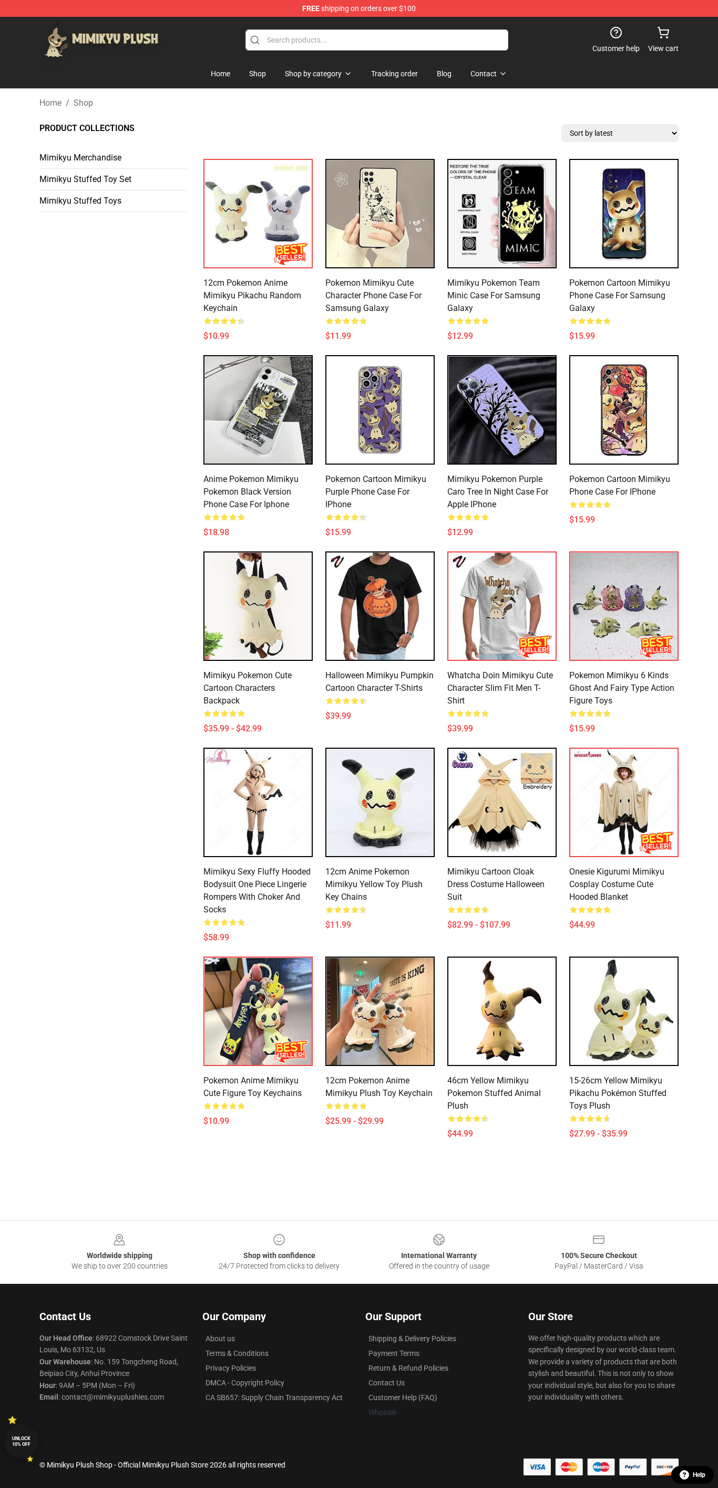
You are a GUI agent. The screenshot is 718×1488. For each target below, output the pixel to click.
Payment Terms (393, 1353)
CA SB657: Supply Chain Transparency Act (274, 1397)
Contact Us (386, 1383)
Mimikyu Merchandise (80, 158)
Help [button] (699, 1475)
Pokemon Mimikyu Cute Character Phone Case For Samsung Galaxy (373, 295)
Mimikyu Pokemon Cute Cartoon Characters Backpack (247, 688)
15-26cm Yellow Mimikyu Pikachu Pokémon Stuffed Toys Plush (617, 1093)
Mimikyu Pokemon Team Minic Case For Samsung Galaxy (493, 295)
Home (50, 103)
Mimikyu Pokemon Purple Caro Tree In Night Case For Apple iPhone (497, 491)
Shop (83, 103)
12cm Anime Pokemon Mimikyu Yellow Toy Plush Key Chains (374, 884)
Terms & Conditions (237, 1353)
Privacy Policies (231, 1368)
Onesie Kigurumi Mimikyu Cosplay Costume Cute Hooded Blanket (616, 884)
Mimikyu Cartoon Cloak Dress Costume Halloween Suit (496, 884)
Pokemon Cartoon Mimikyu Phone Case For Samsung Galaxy (619, 295)
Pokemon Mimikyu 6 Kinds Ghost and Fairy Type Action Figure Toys (621, 688)
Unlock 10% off (21, 1441)
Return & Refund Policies (408, 1368)
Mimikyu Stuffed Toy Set (85, 179)
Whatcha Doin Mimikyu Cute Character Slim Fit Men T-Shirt (500, 688)
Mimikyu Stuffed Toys (80, 201)
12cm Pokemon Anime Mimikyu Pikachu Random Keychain (252, 295)
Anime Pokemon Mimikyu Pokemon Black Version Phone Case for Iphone (251, 491)
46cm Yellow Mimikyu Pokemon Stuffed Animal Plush (494, 1093)
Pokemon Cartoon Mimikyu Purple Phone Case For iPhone (375, 491)
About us (220, 1338)
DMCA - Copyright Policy (245, 1383)
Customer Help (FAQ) (402, 1397)
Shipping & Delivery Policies (412, 1338)
